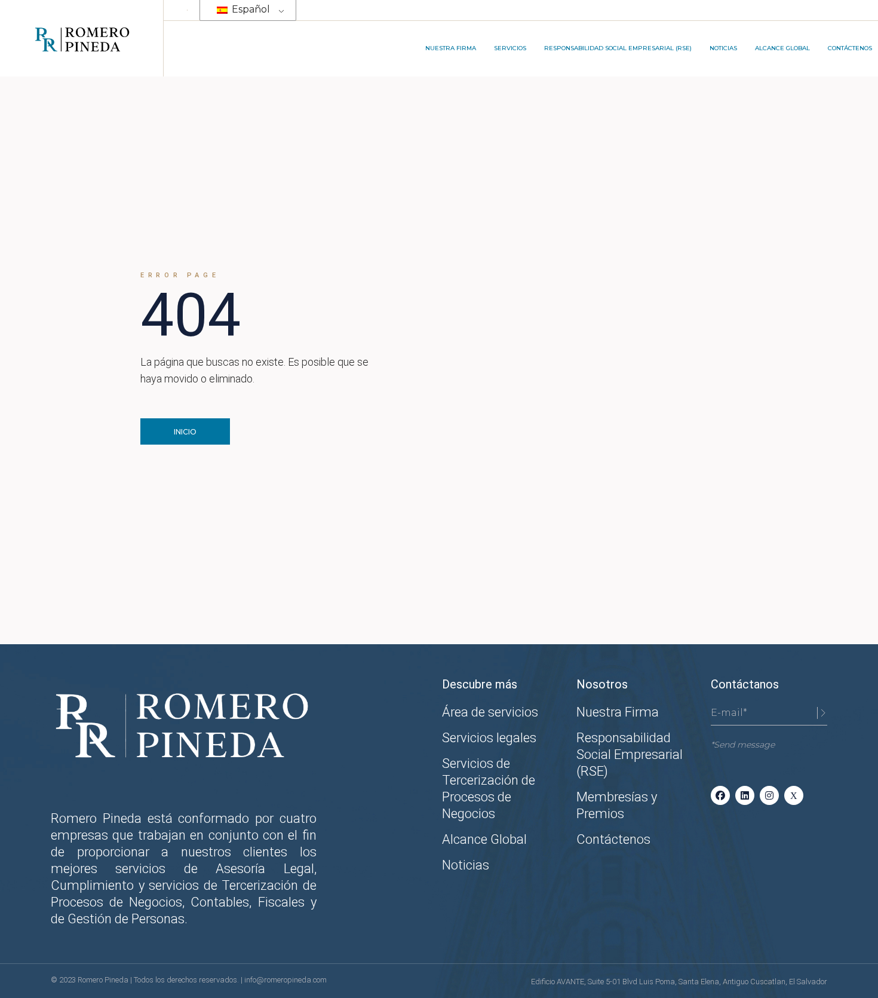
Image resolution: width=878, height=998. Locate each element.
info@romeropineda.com (285, 979)
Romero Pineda (104, 979)
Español (249, 9)
